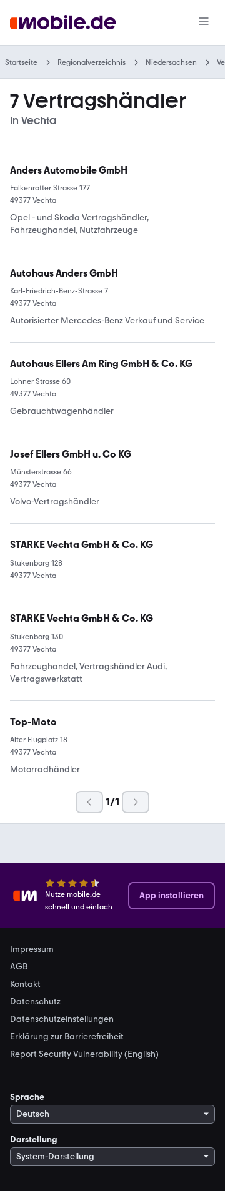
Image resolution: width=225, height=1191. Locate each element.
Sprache (27, 1097)
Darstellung (34, 1139)
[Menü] (203, 22)
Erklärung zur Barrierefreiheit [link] (67, 1037)
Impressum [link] (32, 949)
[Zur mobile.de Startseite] (63, 23)
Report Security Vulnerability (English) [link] (84, 1054)
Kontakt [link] (25, 984)
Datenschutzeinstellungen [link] (62, 1019)
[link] (81, 545)
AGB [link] (19, 967)
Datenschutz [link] (35, 1002)
